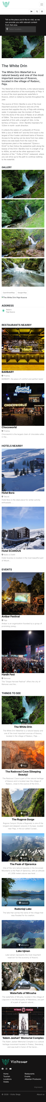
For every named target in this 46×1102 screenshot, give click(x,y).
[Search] (37, 11)
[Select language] (31, 11)
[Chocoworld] (23, 404)
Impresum (38, 1087)
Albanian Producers (33, 1079)
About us (40, 1094)
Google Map (22, 293)
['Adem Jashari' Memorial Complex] (23, 1021)
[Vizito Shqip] (6, 4)
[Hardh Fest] (23, 651)
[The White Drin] (23, 710)
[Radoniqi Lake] (23, 892)
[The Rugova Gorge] (23, 802)
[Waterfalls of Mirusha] (23, 976)
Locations (7, 1079)
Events (27, 1076)
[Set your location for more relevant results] (42, 11)
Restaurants (29, 1074)
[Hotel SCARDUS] (23, 528)
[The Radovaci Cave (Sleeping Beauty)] (23, 755)
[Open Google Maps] (3, 310)
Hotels (6, 1082)
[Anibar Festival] (23, 593)
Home (5, 1074)
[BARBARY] (23, 349)
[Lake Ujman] (23, 934)
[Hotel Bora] (23, 470)
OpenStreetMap (9, 293)
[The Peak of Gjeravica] (23, 847)
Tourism (6, 1076)
